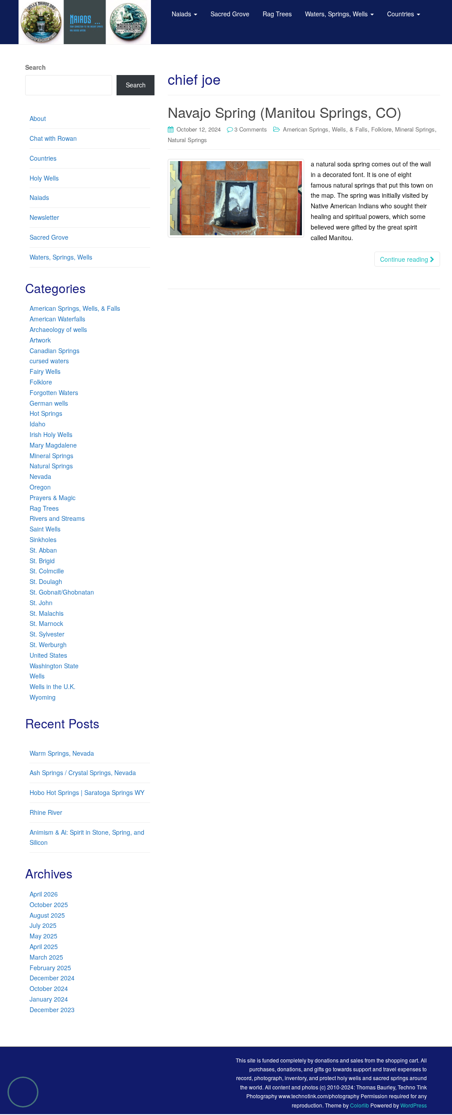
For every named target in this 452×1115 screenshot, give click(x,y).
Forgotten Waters (54, 392)
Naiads (39, 197)
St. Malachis (47, 613)
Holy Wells (44, 177)
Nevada (40, 476)
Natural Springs (187, 140)
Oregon (40, 486)
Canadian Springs (54, 350)
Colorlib (359, 1105)
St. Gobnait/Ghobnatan (62, 592)
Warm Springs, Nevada (62, 753)
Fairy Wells (45, 371)
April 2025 (44, 946)
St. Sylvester (47, 633)
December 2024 (52, 977)
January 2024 (49, 998)
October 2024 (49, 988)
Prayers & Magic (52, 497)
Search (35, 67)
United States (48, 655)
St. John (41, 602)
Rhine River (46, 812)
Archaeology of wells (58, 329)
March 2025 (46, 957)
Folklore (381, 129)
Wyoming (43, 697)
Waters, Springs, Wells (61, 256)
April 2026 (44, 893)
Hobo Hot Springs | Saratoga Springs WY (87, 792)
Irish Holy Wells (51, 434)
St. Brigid (42, 560)
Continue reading (405, 259)
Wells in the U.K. (52, 686)
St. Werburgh (48, 644)
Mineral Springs (415, 129)
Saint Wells (45, 528)
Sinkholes (43, 539)
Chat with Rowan (53, 138)
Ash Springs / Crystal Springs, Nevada (83, 772)
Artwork (40, 339)
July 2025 (43, 925)
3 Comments (250, 129)
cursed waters (49, 360)
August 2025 (47, 915)
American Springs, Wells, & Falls (325, 129)
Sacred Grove (49, 237)
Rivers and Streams (57, 518)
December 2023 (52, 1009)
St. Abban (43, 550)
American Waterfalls (57, 318)
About (38, 118)
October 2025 (49, 904)
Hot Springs (46, 413)
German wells (49, 403)
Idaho (37, 423)
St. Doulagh (46, 581)
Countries (43, 158)
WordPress (413, 1105)
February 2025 (50, 967)
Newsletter (44, 217)
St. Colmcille (47, 570)
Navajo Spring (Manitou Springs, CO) (285, 112)
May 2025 (43, 935)
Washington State (54, 665)
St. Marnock (46, 623)
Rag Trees (44, 508)
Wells (37, 675)
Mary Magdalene (53, 445)
